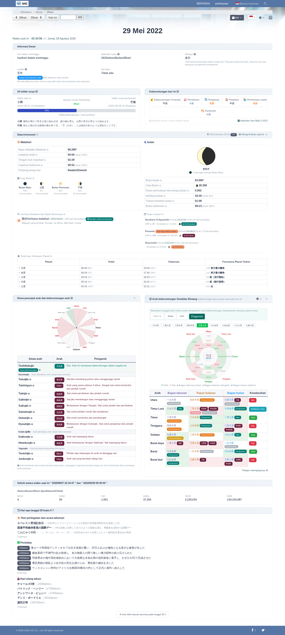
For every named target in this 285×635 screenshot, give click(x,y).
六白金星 (214, 325)
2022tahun (26, 12)
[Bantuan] (270, 18)
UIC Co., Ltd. (37, 630)
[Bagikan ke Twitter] (263, 630)
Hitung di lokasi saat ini (252, 134)
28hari (22, 17)
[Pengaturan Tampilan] (262, 17)
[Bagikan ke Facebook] (252, 630)
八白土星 (238, 325)
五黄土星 (202, 325)
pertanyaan (221, 3)
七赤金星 (226, 325)
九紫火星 (250, 325)
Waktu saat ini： (44, 38)
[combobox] (252, 17)
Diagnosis (197, 316)
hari (236, 17)
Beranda (203, 3)
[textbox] (252, 17)
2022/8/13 (190, 231)
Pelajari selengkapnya (254, 470)
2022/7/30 (181, 220)
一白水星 (155, 325)
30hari (35, 17)
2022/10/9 (169, 243)
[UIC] (22, 3)
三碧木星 (179, 325)
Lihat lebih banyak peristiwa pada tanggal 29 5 (143, 614)
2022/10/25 (57, 218)
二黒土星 (167, 325)
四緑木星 (190, 325)
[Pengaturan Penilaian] (259, 298)
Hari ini (52, 17)
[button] (265, 3)
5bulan (39, 12)
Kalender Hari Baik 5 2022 (254, 120)
